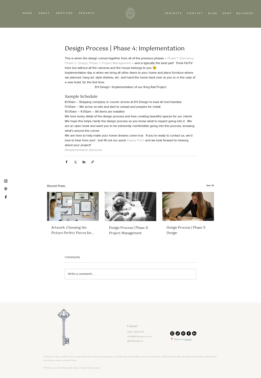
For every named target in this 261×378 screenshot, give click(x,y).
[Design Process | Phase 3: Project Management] (130, 206)
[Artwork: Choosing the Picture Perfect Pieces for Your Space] (73, 206)
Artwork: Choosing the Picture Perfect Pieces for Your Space (71, 230)
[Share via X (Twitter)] (75, 162)
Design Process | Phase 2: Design (186, 230)
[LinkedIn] (194, 333)
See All (210, 185)
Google (188, 339)
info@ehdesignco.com (139, 336)
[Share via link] (92, 162)
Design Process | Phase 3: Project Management (128, 230)
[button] (44, 13)
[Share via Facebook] (66, 162)
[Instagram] (6, 181)
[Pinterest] (6, 189)
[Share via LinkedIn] (84, 162)
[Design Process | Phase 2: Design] (188, 206)
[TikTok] (178, 333)
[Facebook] (6, 197)
